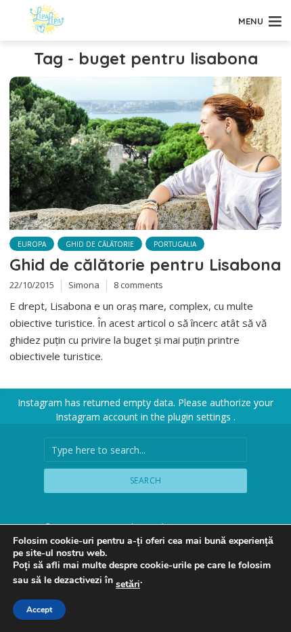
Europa (32, 244)
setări (128, 584)
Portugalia (175, 244)
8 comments (138, 285)
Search (146, 480)
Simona (83, 285)
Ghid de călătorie (100, 244)
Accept (39, 609)
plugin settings (200, 416)
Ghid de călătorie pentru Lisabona (145, 264)
